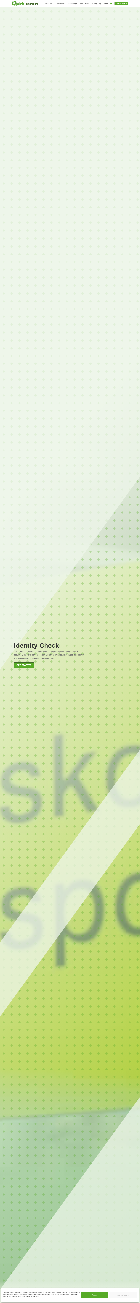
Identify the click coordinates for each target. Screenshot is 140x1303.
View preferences (123, 1295)
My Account (103, 3)
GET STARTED (24, 665)
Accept (94, 1295)
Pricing (94, 3)
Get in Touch (121, 3)
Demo (81, 3)
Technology (72, 3)
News (87, 3)
